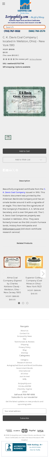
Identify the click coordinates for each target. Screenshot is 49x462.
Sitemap (24, 353)
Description (24, 181)
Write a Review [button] (36, 59)
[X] (13, 170)
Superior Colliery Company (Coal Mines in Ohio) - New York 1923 (34, 282)
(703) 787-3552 (12, 31)
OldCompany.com (11, 229)
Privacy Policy (24, 347)
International (24, 371)
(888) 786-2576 (36, 31)
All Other (24, 374)
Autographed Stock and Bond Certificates (24, 365)
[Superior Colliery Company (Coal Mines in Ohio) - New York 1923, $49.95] (34, 262)
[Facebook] (4, 170)
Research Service (24, 362)
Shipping (24, 344)
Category (24, 360)
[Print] (10, 170)
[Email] (7, 170)
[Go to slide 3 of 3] (27, 303)
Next (43, 274)
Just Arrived (25, 376)
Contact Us (24, 333)
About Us (24, 331)
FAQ (24, 339)
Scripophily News (24, 336)
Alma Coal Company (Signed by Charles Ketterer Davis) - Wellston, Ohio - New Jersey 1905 (12, 285)
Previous (3, 274)
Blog (24, 350)
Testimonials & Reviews (24, 342)
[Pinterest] (17, 170)
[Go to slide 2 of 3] (23, 303)
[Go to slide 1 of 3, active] (19, 303)
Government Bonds (24, 368)
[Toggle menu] (3, 3)
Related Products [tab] (24, 243)
